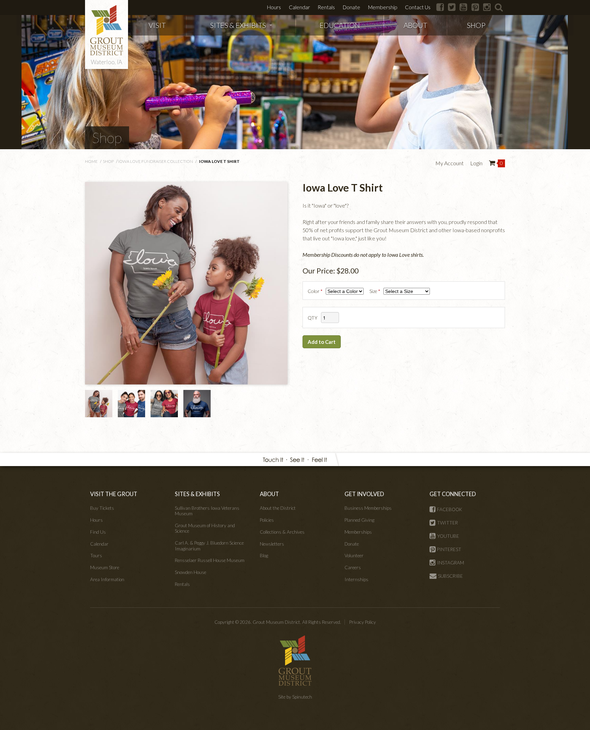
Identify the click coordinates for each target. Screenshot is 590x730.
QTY (313, 318)
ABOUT (415, 25)
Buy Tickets (102, 508)
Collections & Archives (282, 532)
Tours (96, 555)
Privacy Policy (362, 622)
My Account (449, 163)
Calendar (299, 7)
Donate (351, 7)
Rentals (326, 7)
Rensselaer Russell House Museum (209, 560)
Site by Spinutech (295, 697)
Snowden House (190, 572)
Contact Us (418, 7)
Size (375, 291)
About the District (278, 508)
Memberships (358, 532)
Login (476, 163)
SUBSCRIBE (450, 576)
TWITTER (447, 522)
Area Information (107, 579)
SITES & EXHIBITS (238, 25)
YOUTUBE (448, 536)
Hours (274, 7)
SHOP (476, 25)
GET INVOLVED (364, 494)
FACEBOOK (449, 509)
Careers (353, 567)
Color (315, 291)
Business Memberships (368, 508)
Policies (267, 520)
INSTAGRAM (450, 562)
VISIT (157, 25)
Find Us (98, 532)
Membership (382, 7)
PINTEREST (449, 549)
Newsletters (272, 544)
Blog (264, 555)
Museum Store (104, 567)
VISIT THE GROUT (113, 494)
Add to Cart (322, 342)
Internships (356, 579)
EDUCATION (340, 25)
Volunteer (354, 555)
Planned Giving (359, 520)
